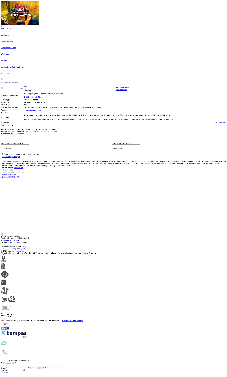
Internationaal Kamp (8, 48)
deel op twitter (121, 90)
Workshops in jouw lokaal (10, 240)
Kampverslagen (7, 41)
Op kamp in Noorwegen (10, 177)
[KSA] (8, 302)
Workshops (5, 54)
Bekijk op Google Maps (33, 97)
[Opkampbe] (3, 261)
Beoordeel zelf (220, 122)
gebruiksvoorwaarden (16, 251)
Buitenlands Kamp (8, 29)
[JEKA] (5, 329)
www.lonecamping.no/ (32, 110)
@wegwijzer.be (22, 249)
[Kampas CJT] (14, 338)
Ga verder (4, 373)
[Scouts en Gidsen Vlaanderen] (3, 269)
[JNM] (6, 310)
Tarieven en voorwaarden (72, 321)
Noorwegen (24, 86)
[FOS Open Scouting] (5, 278)
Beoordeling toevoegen (11, 157)
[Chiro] (3, 286)
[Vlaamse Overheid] (7, 318)
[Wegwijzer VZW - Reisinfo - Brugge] (2, 80)
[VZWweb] (4, 347)
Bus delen (4, 61)
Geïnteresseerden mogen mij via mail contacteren (22, 154)
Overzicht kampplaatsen (10, 82)
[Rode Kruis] (5, 356)
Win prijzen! (5, 73)
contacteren (18, 168)
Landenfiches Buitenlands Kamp (13, 67)
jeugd (14, 249)
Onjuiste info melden (9, 174)
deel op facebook (122, 88)
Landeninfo (5, 35)
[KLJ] (5, 294)
